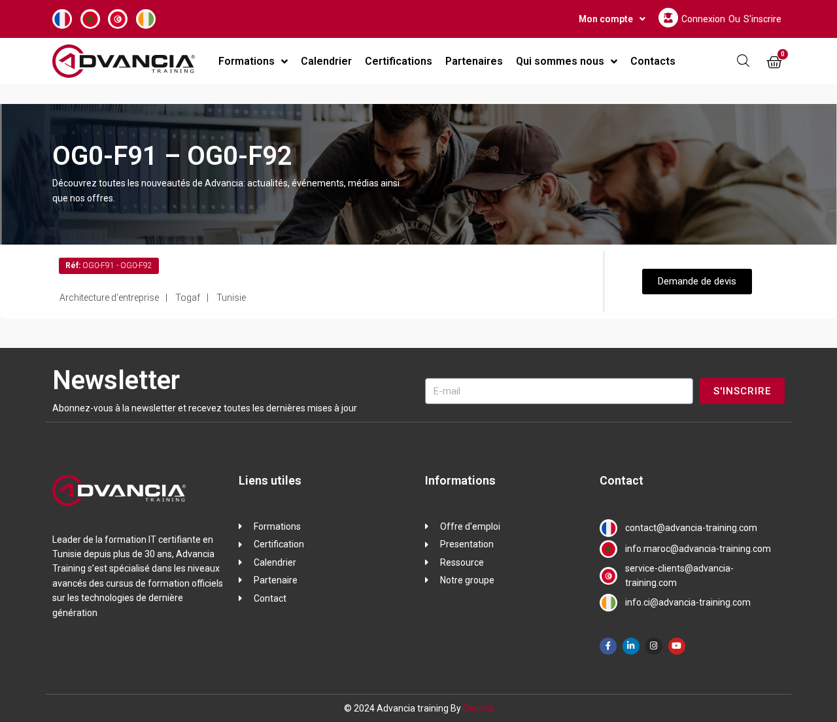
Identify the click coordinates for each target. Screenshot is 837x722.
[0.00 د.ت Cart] (774, 63)
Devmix (478, 708)
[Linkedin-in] (631, 646)
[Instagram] (653, 646)
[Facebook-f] (608, 646)
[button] (697, 281)
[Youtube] (676, 646)
